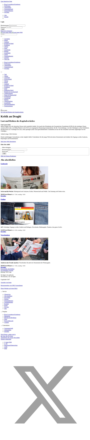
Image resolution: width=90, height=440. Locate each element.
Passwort (3, 27)
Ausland (6, 42)
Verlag (6, 54)
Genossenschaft (8, 9)
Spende (6, 17)
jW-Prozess (7, 6)
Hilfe (5, 348)
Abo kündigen (8, 296)
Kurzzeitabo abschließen (7, 269)
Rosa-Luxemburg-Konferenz (12, 4)
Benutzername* (6, 149)
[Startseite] (11, 32)
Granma (6, 322)
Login (2, 29)
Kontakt (6, 304)
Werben (6, 299)
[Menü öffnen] (1, 36)
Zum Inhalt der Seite (6, 1)
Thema (6, 46)
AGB (5, 347)
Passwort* (5, 151)
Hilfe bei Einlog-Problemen (8, 156)
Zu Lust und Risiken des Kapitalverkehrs (12, 112)
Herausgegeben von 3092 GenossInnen (12, 285)
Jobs (5, 308)
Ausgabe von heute (6, 282)
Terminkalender (8, 302)
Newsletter (7, 297)
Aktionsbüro (7, 7)
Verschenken (5, 235)
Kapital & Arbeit (8, 43)
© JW (5, 344)
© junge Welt (8, 342)
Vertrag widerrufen (6, 339)
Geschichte (7, 50)
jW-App (6, 307)
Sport (5, 48)
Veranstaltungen (8, 10)
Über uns (6, 59)
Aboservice (7, 294)
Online (3, 199)
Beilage (6, 51)
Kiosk (6, 305)
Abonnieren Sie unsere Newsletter (10, 337)
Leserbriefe (7, 53)
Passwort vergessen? (6, 31)
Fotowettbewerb (8, 321)
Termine (6, 57)
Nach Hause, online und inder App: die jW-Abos (8, 335)
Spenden (6, 331)
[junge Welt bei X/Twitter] (45, 438)
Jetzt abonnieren (8, 141)
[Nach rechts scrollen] (1, 109)
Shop (5, 319)
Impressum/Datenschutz (10, 345)
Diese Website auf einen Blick (9, 288)
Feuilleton (7, 45)
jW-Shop (6, 12)
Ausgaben (7, 39)
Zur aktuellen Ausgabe (7, 270)
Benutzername (5, 25)
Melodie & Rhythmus (10, 317)
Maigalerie (7, 316)
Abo (5, 15)
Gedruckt (4, 164)
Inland (6, 40)
